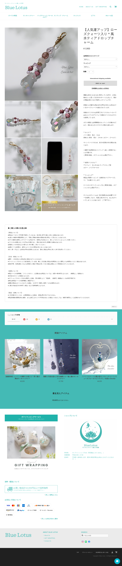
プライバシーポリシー (87, 552)
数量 (84, 71)
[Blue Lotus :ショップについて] (90, 434)
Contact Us (47, 541)
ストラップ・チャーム (61, 15)
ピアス (93, 15)
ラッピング (87, 63)
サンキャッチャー (29, 15)
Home (81, 7)
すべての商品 (12, 15)
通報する (114, 306)
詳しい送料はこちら (52, 495)
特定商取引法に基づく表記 (102, 552)
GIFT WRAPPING (101, 7)
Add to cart (100, 83)
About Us (89, 7)
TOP (78, 552)
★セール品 (109, 15)
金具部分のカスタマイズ (91, 56)
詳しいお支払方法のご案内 (50, 518)
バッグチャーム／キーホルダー (45, 16)
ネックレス (77, 15)
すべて (13, 319)
